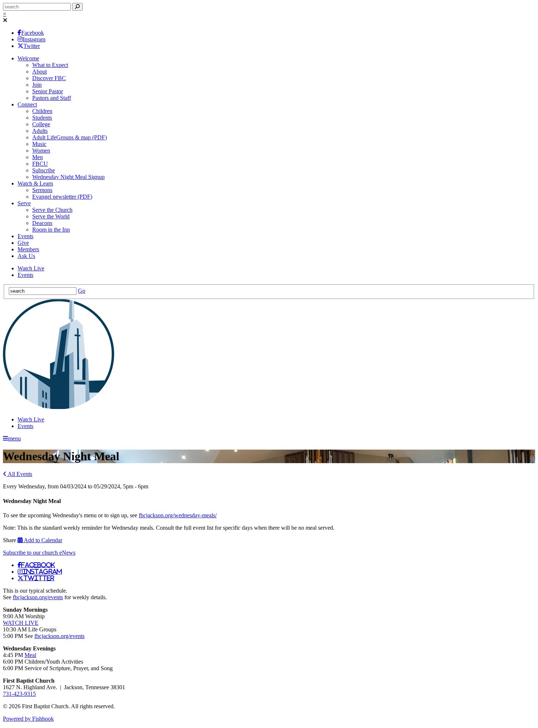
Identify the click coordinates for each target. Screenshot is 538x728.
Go (81, 291)
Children (42, 111)
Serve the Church (52, 210)
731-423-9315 (19, 694)
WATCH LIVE (20, 623)
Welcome (28, 58)
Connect (27, 104)
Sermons (42, 190)
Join (37, 85)
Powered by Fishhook (28, 719)
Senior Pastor (47, 91)
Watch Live (31, 268)
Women (41, 150)
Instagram (34, 39)
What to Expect (50, 65)
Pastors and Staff (51, 98)
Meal (30, 655)
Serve (24, 203)
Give (23, 243)
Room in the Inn (51, 229)
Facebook (32, 33)
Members (28, 249)
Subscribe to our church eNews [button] (39, 552)
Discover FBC (49, 78)
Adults (40, 131)
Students (42, 118)
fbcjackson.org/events (38, 597)
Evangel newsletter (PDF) (62, 197)
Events (25, 236)
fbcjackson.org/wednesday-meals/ (178, 515)
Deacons (42, 223)
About (39, 71)
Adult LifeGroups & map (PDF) (69, 137)
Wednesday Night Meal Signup (68, 177)
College (41, 124)
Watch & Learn (35, 183)
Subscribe (43, 170)
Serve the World (51, 216)
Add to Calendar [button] (42, 540)
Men (37, 157)
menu (14, 438)
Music (39, 144)
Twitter (31, 46)
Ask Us (26, 256)
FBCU (40, 164)
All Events (19, 474)
